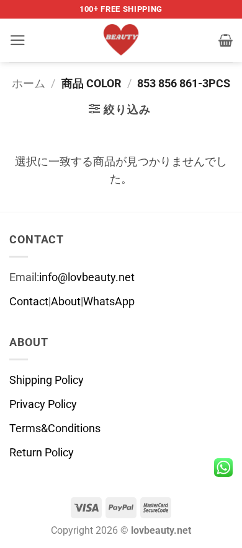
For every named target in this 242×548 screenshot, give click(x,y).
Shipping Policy (46, 380)
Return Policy (41, 452)
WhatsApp (109, 301)
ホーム (28, 83)
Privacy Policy (43, 404)
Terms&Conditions (55, 428)
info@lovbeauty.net (87, 277)
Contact (28, 301)
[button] (17, 40)
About (66, 301)
